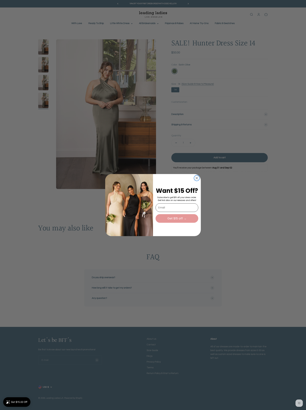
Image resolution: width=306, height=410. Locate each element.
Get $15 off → (176, 218)
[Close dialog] (197, 178)
